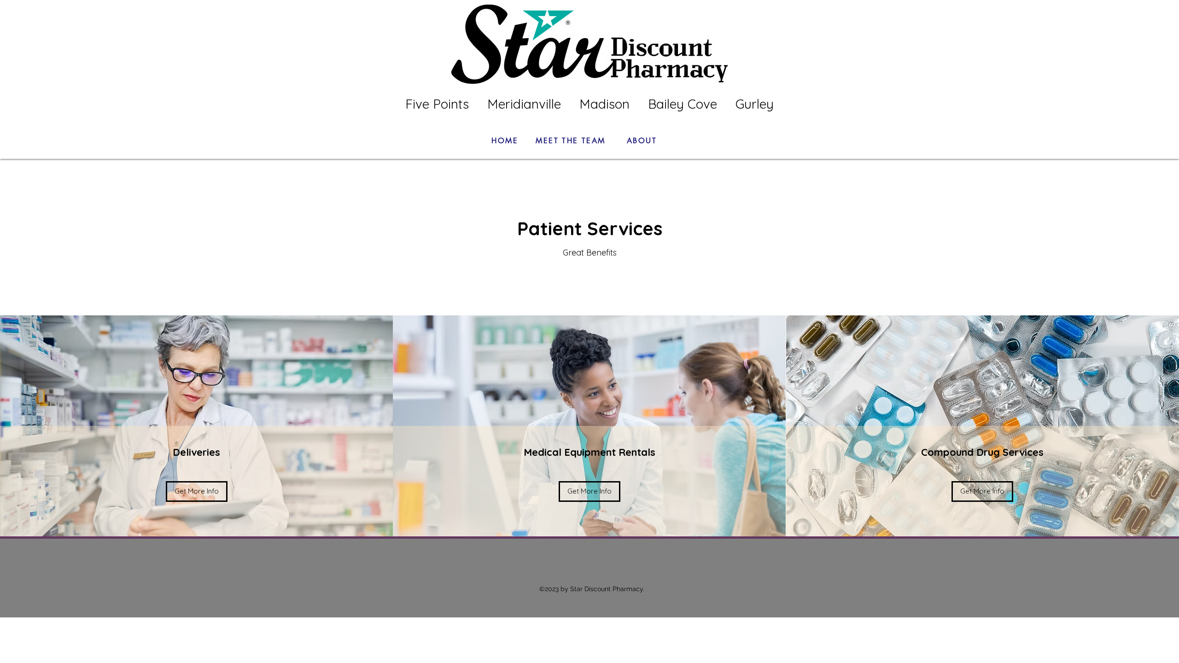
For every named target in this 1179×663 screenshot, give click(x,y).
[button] (197, 491)
